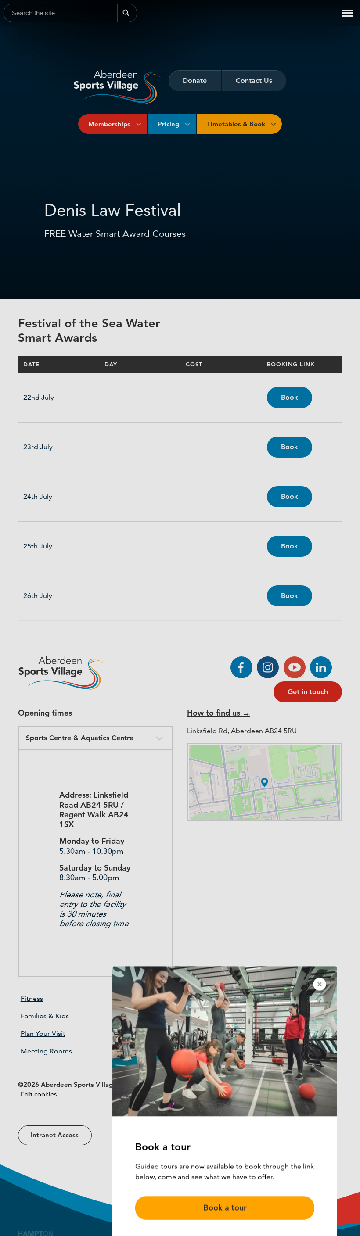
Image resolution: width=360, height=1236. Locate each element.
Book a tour (225, 1201)
